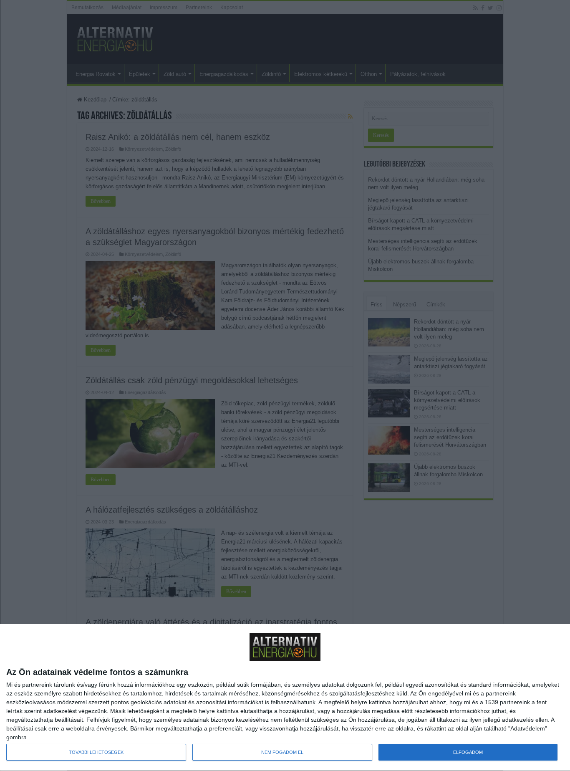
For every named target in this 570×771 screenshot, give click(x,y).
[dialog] (285, 697)
